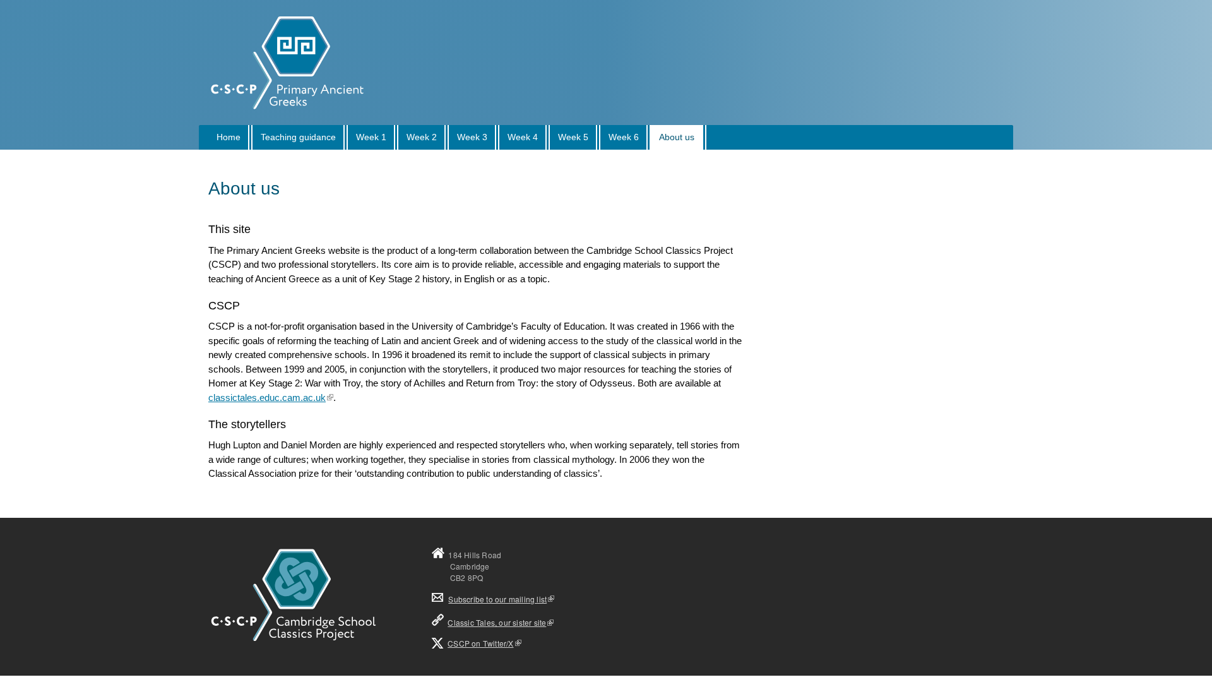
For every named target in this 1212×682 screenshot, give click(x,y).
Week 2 (422, 137)
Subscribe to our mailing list (489, 599)
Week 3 (472, 137)
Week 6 (624, 137)
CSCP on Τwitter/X (480, 643)
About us (676, 137)
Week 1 (371, 137)
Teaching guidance (298, 137)
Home (229, 137)
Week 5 (573, 137)
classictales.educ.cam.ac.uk (267, 397)
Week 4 (523, 137)
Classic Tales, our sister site (497, 622)
